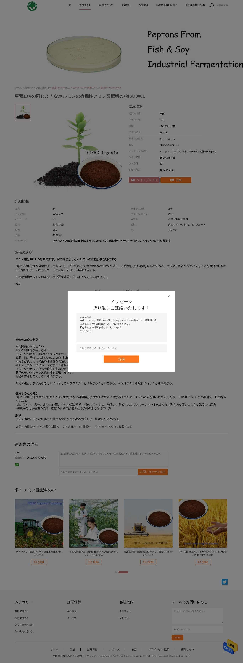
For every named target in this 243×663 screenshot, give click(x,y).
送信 (121, 359)
